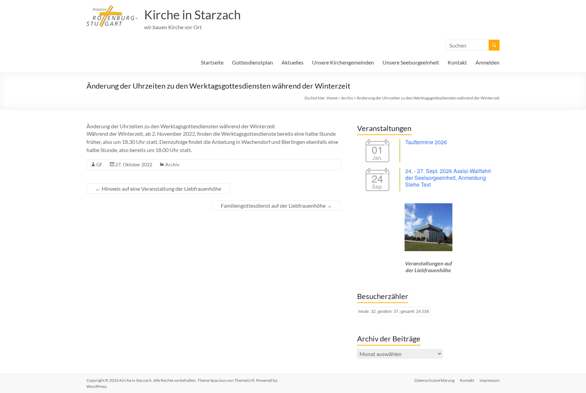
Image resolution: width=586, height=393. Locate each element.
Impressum (490, 380)
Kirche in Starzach (192, 14)
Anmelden (487, 62)
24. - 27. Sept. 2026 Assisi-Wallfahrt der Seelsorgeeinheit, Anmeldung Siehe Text (448, 177)
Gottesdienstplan (252, 62)
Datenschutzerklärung (434, 380)
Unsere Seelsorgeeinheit (411, 62)
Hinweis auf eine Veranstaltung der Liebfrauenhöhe (158, 188)
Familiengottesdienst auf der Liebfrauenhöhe (276, 205)
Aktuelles (292, 62)
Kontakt (457, 62)
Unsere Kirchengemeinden (343, 62)
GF (99, 164)
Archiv (172, 164)
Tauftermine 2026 (426, 142)
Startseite (212, 62)
